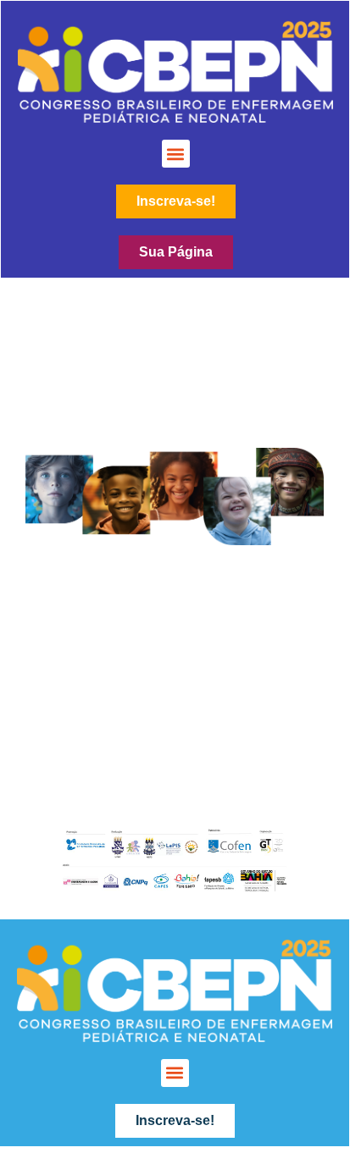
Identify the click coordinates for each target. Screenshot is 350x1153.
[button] (176, 154)
